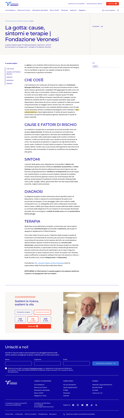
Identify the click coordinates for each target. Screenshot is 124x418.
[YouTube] (82, 405)
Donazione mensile (42, 312)
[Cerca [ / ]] (118, 10)
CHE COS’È (10, 69)
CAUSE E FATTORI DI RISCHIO (13, 73)
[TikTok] (91, 405)
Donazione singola (23, 312)
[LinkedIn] (87, 405)
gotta (95, 66)
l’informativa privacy (36, 368)
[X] (96, 405)
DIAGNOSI (9, 80)
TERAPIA (9, 83)
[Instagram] (78, 405)
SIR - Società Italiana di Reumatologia (49, 263)
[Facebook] (73, 405)
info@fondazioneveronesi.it (46, 406)
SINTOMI (9, 77)
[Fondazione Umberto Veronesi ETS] (12, 4)
